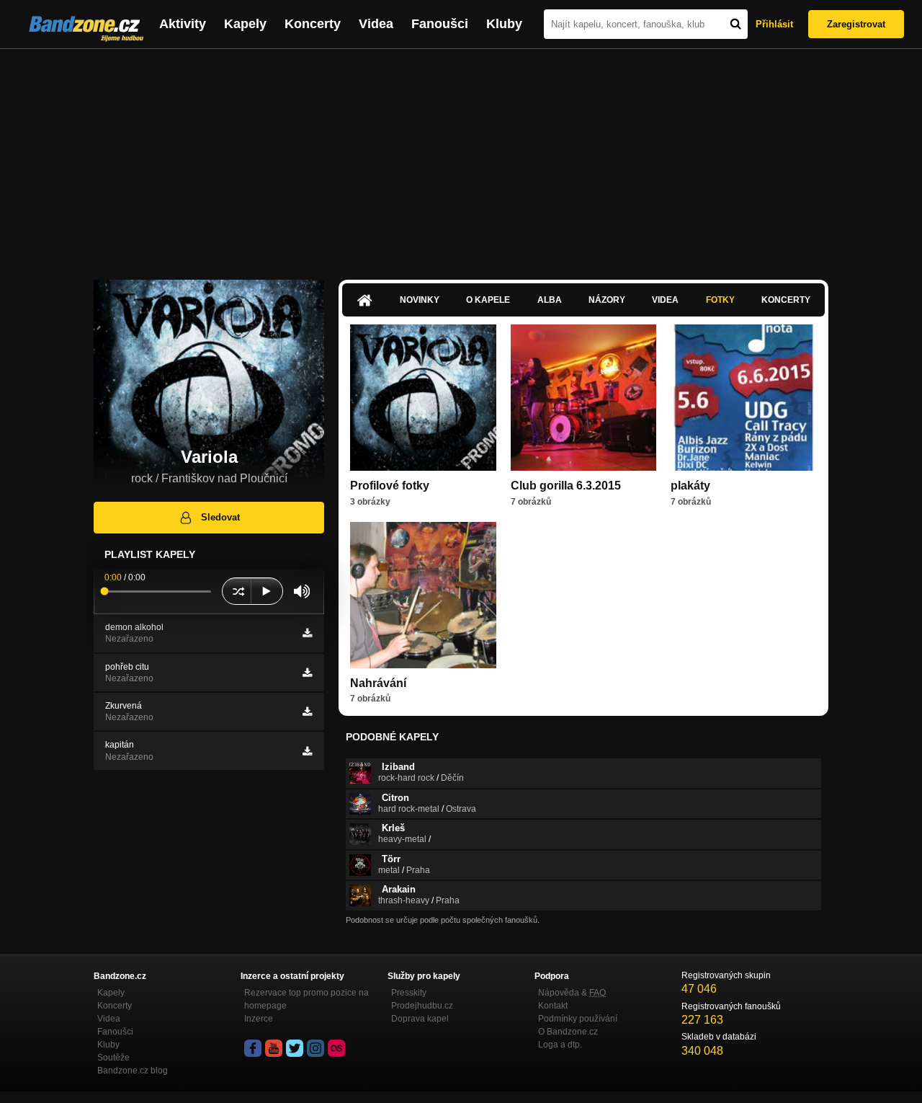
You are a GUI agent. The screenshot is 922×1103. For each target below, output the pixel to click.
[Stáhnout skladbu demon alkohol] (307, 633)
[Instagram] (315, 1048)
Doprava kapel (420, 1019)
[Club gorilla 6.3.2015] (584, 397)
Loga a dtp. (560, 1045)
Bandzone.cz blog (132, 1071)
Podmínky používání (577, 1019)
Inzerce (258, 1019)
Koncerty (313, 24)
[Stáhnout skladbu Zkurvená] (307, 711)
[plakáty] (744, 397)
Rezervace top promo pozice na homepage (306, 999)
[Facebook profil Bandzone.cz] (252, 1048)
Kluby (504, 24)
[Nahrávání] (423, 595)
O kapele (488, 300)
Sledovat (220, 517)
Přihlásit (774, 24)
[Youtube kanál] (273, 1048)
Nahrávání (378, 683)
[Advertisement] (461, 157)
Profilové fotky (389, 485)
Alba (549, 300)
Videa (376, 24)
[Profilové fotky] (423, 397)
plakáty (690, 485)
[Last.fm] (336, 1048)
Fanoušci (439, 24)
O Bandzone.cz (568, 1032)
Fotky (720, 300)
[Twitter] (294, 1048)
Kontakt (553, 1006)
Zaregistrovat (856, 24)
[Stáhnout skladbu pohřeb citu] (307, 673)
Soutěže (113, 1058)
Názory (606, 300)
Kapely (245, 24)
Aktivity (182, 24)
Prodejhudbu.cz (422, 1006)
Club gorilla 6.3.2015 (566, 485)
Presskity (408, 993)
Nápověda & (572, 993)
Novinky (419, 300)
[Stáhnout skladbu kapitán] (307, 751)
